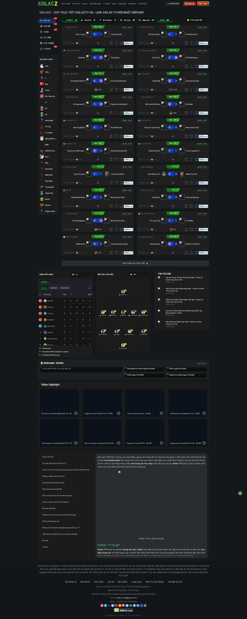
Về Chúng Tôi (70, 582)
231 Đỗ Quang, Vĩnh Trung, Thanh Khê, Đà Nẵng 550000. (127, 587)
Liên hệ (45, 547)
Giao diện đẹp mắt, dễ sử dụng (53, 483)
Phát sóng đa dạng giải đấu (52, 489)
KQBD (114, 4)
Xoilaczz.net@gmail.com (126, 598)
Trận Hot (89, 20)
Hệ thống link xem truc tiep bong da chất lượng (59, 515)
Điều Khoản (85, 582)
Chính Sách (98, 582)
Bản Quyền (122, 582)
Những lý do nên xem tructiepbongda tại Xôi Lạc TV (61, 528)
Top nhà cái (190, 3)
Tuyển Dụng (142, 4)
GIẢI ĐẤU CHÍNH (46, 59)
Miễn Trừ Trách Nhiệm (155, 582)
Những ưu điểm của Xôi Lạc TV (53, 476)
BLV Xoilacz (109, 20)
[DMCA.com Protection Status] (123, 610)
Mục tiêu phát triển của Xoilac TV (54, 463)
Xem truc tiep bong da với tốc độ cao (55, 502)
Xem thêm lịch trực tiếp (134, 263)
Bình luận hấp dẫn (48, 508)
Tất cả (164, 20)
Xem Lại (85, 4)
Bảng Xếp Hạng (95, 4)
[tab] (47, 20)
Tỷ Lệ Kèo (106, 4)
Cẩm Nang (132, 4)
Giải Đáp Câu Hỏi (175, 582)
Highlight (76, 4)
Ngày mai (148, 20)
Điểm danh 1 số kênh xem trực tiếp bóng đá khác (60, 534)
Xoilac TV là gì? (48, 457)
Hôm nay (129, 20)
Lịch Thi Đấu (65, 4)
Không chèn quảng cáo (50, 521)
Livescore (122, 4)
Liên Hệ (111, 582)
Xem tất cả (201, 363)
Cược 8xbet (203, 3)
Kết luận (45, 540)
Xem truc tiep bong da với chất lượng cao (57, 495)
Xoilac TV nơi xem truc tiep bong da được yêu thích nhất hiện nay (65, 470)
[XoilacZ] (48, 3)
